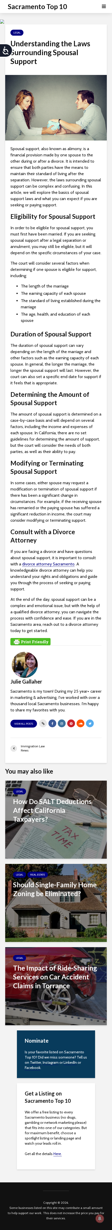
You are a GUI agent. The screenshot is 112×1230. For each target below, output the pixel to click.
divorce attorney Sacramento (48, 564)
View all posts (23, 723)
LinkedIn (70, 1062)
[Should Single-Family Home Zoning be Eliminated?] (56, 902)
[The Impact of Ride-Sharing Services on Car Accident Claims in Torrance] (56, 985)
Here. (57, 1153)
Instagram (51, 1062)
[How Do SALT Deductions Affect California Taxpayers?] (56, 819)
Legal (17, 32)
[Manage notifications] (100, 1218)
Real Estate (37, 874)
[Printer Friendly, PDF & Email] (30, 641)
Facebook (32, 1067)
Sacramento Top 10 (37, 6)
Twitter (35, 1062)
